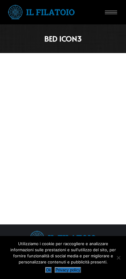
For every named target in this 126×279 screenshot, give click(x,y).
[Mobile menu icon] (111, 12)
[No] (118, 258)
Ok (48, 270)
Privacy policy (67, 270)
